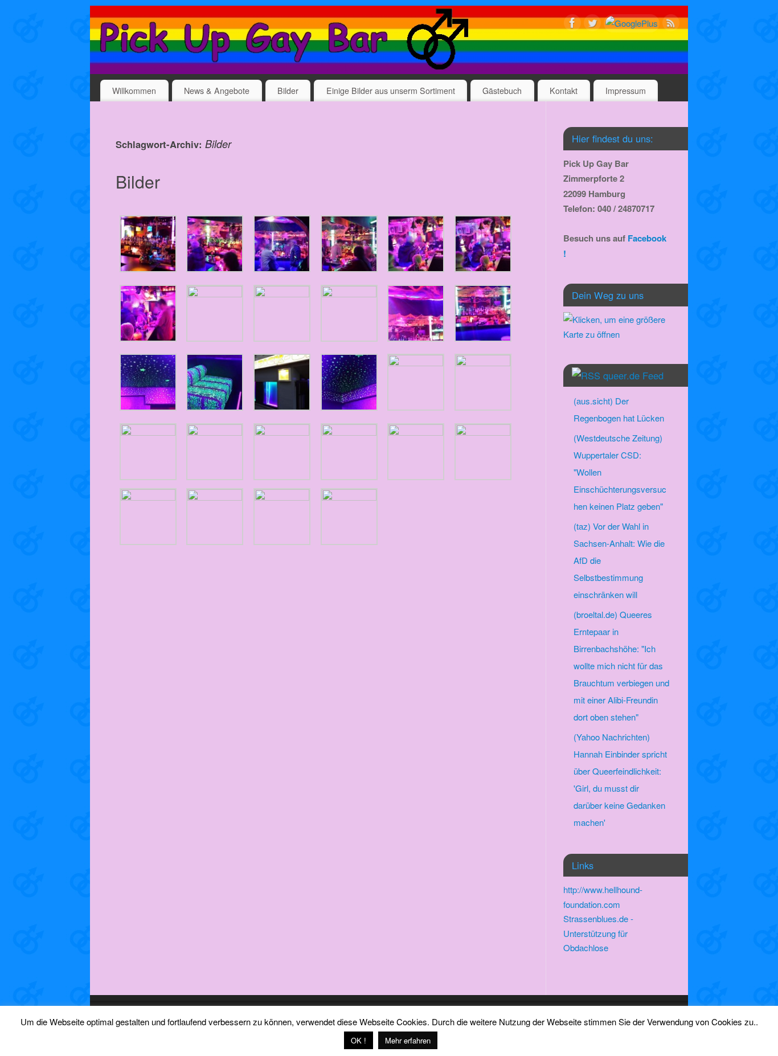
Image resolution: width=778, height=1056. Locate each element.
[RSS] (670, 24)
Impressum (625, 90)
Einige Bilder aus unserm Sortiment (390, 90)
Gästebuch (502, 90)
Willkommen (134, 90)
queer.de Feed (633, 375)
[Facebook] (572, 24)
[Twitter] (592, 24)
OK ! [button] (358, 1040)
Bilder (287, 90)
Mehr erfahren (408, 1040)
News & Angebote (216, 90)
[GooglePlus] (632, 23)
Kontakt (564, 90)
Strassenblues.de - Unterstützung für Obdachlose (598, 932)
